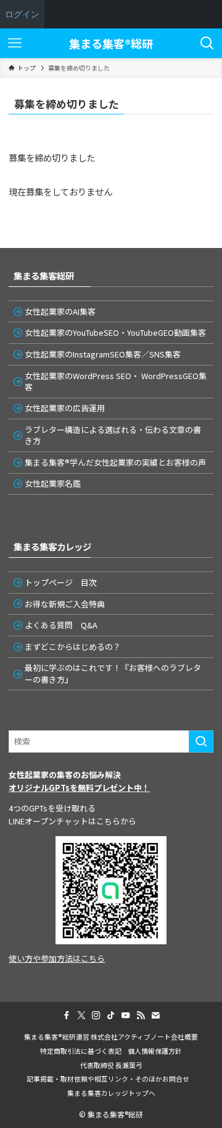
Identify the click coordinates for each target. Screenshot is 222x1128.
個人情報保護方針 (155, 1051)
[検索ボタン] (207, 43)
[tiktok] (111, 1015)
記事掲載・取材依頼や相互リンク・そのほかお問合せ (111, 1078)
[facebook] (66, 1015)
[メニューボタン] (15, 43)
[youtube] (125, 1015)
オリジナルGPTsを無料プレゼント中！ (79, 787)
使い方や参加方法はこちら (57, 958)
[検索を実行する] (201, 741)
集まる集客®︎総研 (111, 43)
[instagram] (96, 1015)
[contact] (155, 1015)
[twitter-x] (81, 1015)
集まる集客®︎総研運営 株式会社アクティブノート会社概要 (111, 1036)
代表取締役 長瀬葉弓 (111, 1065)
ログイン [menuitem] (22, 14)
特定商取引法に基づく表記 (80, 1051)
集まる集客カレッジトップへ (111, 1093)
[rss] (140, 1015)
